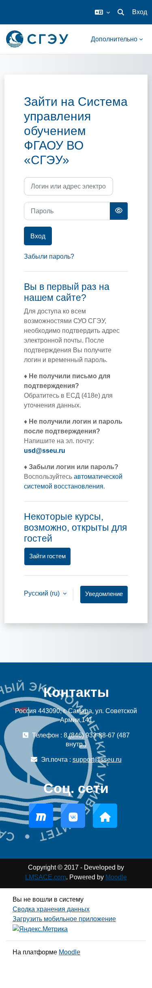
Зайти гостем (47, 556)
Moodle (116, 877)
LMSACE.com (45, 877)
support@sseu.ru (97, 759)
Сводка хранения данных (51, 909)
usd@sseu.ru (44, 450)
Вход (139, 12)
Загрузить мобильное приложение (64, 918)
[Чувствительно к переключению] (118, 211)
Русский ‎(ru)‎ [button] (42, 593)
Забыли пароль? (49, 256)
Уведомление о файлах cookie (104, 597)
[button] (102, 12)
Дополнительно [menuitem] (114, 39)
